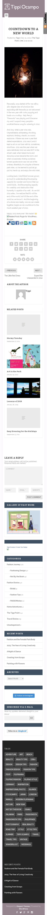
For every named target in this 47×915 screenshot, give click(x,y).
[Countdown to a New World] (23, 72)
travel (35, 834)
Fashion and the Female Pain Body (21, 639)
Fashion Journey (13, 564)
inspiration (23, 784)
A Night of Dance (14, 652)
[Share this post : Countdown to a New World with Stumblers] (26, 224)
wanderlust (12, 844)
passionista (31, 814)
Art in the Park (14, 372)
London (33, 794)
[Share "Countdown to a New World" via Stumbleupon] (21, 248)
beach (29, 754)
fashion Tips (29, 769)
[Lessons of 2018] (23, 388)
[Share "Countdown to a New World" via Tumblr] (26, 244)
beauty (9, 759)
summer (9, 834)
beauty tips (21, 759)
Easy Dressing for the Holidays (22, 431)
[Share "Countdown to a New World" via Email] (26, 248)
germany (10, 784)
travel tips (11, 839)
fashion (33, 764)
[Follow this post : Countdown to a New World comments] (34, 224)
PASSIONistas (16, 601)
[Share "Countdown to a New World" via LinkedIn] (35, 244)
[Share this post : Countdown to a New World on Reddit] (21, 224)
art (21, 754)
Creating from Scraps (16, 657)
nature (9, 804)
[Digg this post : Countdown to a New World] (13, 224)
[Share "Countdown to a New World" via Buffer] (16, 248)
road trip (10, 829)
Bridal (12, 589)
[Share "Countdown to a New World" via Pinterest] (30, 244)
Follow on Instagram (25, 696)
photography (12, 824)
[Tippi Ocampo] (8, 549)
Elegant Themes (23, 906)
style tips (32, 829)
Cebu (33, 759)
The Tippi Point (13, 613)
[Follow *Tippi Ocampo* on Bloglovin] (17, 732)
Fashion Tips (15, 595)
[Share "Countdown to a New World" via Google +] (21, 244)
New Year (20, 804)
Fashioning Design (17, 571)
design (9, 764)
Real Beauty (28, 824)
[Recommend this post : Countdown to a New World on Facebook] (17, 224)
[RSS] (45, 27)
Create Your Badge (21, 547)
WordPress (23, 909)
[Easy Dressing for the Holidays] (23, 418)
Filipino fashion (13, 779)
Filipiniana (19, 774)
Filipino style (30, 779)
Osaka (27, 809)
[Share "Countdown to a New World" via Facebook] (11, 244)
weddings (26, 844)
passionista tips (13, 819)
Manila (9, 799)
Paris (19, 814)
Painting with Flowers (16, 664)
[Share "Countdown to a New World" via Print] (30, 248)
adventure (11, 754)
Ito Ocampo (11, 794)
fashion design (13, 769)
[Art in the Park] (23, 356)
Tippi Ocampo (11, 547)
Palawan (10, 814)
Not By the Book (17, 577)
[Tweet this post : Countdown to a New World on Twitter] (30, 224)
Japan (23, 794)
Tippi (18, 38)
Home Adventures (14, 607)
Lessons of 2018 (14, 401)
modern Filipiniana (24, 799)
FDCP (8, 774)
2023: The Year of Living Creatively (21, 645)
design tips (21, 764)
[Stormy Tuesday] (23, 325)
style (21, 829)
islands (32, 789)
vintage (23, 839)
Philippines (30, 819)
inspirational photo (15, 789)
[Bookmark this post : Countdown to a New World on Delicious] (9, 224)
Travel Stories (12, 619)
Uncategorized (13, 625)
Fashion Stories (13, 583)
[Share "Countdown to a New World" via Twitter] (16, 244)
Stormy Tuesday (14, 338)
